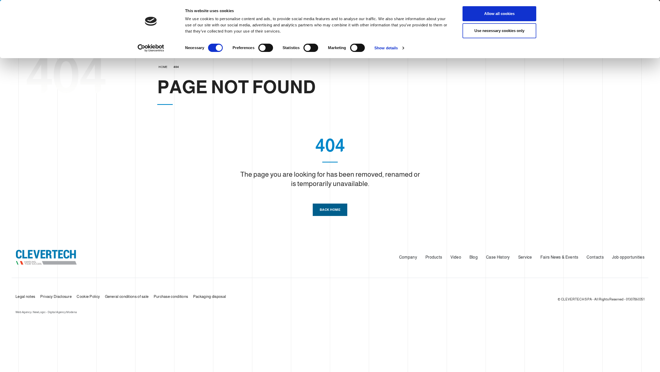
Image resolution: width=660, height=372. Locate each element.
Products (433, 257)
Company (408, 257)
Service (525, 257)
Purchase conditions (171, 296)
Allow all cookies (499, 13)
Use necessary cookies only (499, 30)
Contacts (595, 257)
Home (163, 66)
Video (455, 257)
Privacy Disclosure (56, 296)
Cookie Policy (88, 296)
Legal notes (25, 296)
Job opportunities (628, 257)
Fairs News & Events (559, 257)
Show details (386, 48)
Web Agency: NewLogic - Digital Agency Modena (46, 312)
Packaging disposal (209, 296)
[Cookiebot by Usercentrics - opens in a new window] (151, 48)
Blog (473, 257)
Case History (498, 257)
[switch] (265, 48)
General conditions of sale (127, 296)
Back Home (330, 210)
